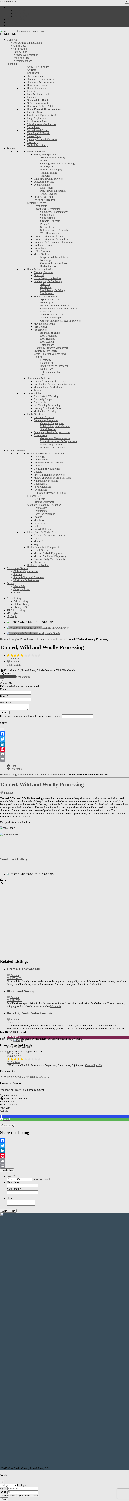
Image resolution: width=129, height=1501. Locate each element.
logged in (19, 1089)
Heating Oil (46, 362)
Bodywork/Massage (44, 513)
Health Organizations (38, 565)
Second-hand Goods (38, 130)
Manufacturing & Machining (49, 387)
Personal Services (36, 151)
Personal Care (34, 495)
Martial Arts (40, 541)
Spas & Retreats (42, 529)
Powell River (27, 639)
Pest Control (40, 326)
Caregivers (39, 498)
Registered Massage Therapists (50, 492)
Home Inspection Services (47, 278)
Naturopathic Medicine (46, 480)
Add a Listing (14, 7)
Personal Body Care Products (49, 559)
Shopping (12, 63)
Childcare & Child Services (48, 178)
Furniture (32, 97)
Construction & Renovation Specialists (54, 384)
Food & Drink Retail (38, 94)
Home (3, 639)
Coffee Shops (20, 48)
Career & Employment (52, 423)
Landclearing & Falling (52, 290)
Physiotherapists (42, 486)
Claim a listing (21, 13)
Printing (44, 224)
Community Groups (17, 568)
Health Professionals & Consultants (45, 453)
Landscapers (47, 293)
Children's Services (44, 417)
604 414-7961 (14, 1000)
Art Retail (32, 69)
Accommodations (22, 60)
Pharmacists (40, 562)
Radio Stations (48, 266)
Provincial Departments (52, 447)
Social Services (48, 429)
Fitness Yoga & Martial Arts (41, 532)
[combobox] (41, 1179)
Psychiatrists (40, 489)
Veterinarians (47, 344)
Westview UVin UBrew (16, 1076)
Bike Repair (46, 302)
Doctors (38, 471)
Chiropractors (41, 459)
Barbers (44, 160)
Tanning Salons (48, 172)
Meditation (39, 520)
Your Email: (14, 1188)
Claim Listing (14, 664)
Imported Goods (35, 112)
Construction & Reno (38, 378)
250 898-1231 (14, 1056)
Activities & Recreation (25, 54)
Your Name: (14, 1182)
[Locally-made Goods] (22, 633)
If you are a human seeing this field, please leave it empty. (31, 716)
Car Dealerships (35, 76)
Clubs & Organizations (25, 571)
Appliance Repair (49, 299)
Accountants (40, 205)
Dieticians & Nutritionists (47, 468)
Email (4, 696)
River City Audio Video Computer (30, 1013)
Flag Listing (7, 1170)
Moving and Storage (44, 323)
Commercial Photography (54, 211)
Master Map (19, 586)
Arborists (45, 284)
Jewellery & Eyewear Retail (42, 115)
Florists (31, 91)
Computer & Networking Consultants (53, 242)
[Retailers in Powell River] (24, 627)
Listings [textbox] (21, 1485)
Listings (13, 639)
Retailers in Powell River (55, 627)
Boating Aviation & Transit (48, 408)
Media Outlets (41, 254)
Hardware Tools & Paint (40, 106)
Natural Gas (46, 368)
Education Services (44, 181)
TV (42, 375)
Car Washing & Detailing (47, 405)
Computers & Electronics (40, 82)
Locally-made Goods (38, 121)
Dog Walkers (47, 341)
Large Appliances (36, 118)
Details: (11, 1198)
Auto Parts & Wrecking (46, 396)
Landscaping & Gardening (48, 281)
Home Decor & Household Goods (45, 109)
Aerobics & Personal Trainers (49, 535)
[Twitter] (64, 739)
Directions (16, 768)
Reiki (36, 526)
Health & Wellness (17, 450)
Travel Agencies (48, 193)
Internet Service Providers (54, 365)
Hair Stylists (46, 166)
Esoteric (38, 516)
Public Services (35, 414)
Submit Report (8, 1211)
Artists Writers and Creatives (28, 577)
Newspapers (46, 260)
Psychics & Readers (44, 199)
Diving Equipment (37, 88)
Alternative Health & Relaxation (44, 504)
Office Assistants (42, 251)
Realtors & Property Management (51, 347)
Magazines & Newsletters (54, 257)
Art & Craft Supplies (38, 66)
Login (13, 25)
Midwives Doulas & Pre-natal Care (52, 477)
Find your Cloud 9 (20, 1046)
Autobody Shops (43, 399)
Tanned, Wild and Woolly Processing (42, 784)
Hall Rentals (46, 187)
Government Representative (55, 438)
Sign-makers (47, 227)
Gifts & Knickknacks (38, 103)
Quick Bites (19, 45)
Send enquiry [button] (23, 676)
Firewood (39, 275)
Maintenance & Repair (46, 296)
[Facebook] (64, 733)
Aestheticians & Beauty (52, 157)
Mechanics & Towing (45, 411)
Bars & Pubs (20, 51)
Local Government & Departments (58, 441)
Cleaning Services (43, 272)
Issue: (11, 1176)
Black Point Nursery (21, 991)
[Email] (64, 754)
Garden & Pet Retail (37, 100)
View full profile (93, 1065)
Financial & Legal (43, 196)
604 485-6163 (14, 978)
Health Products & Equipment (43, 547)
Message (5, 702)
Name (4, 689)
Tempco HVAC (38, 1076)
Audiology (39, 456)
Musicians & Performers (26, 580)
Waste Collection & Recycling (50, 353)
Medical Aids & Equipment (48, 553)
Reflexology (40, 523)
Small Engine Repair (51, 317)
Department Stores (37, 85)
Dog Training (47, 338)
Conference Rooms (44, 245)
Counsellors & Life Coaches (49, 462)
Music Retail (33, 127)
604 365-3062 (14, 1022)
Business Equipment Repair (48, 236)
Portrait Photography (51, 169)
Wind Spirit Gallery (13, 859)
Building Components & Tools (50, 381)
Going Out (12, 39)
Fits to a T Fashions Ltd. (24, 969)
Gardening (46, 287)
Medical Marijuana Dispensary (50, 556)
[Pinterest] (64, 749)
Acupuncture (40, 510)
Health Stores (41, 550)
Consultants (40, 248)
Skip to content (8, 1)
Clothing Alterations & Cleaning (57, 163)
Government (40, 435)
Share (7, 673)
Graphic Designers (50, 220)
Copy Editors (47, 214)
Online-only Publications (53, 263)
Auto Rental (40, 402)
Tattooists (45, 175)
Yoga (36, 544)
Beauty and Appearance (46, 154)
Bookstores (33, 72)
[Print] (64, 759)
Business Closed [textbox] (41, 1179)
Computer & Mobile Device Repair (59, 308)
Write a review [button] (8, 676)
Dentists (38, 465)
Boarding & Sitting (50, 332)
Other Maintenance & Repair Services (60, 320)
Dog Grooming (48, 335)
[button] (8, 34)
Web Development (50, 233)
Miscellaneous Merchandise (41, 124)
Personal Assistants (44, 501)
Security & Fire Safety (45, 350)
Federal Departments (51, 444)
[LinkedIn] (64, 744)
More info (97, 984)
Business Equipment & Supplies (51, 239)
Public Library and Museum (55, 426)
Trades (37, 390)
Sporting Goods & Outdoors (42, 139)
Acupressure (40, 507)
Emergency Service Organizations (52, 432)
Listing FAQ (20, 16)
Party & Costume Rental (53, 190)
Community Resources (46, 420)
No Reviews (13, 658)
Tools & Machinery (37, 145)
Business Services (36, 202)
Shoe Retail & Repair (38, 133)
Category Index (21, 589)
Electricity (45, 359)
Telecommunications (51, 372)
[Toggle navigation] (42, 31)
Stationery (32, 142)
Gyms (37, 538)
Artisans (17, 574)
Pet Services (40, 329)
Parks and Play (21, 57)
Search (10, 583)
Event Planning (42, 184)
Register (14, 22)
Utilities (38, 356)
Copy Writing (47, 217)
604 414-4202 (18, 1095)
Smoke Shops (34, 136)
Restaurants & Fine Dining (27, 42)
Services (11, 148)
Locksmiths (46, 311)
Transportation (34, 393)
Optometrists (40, 483)
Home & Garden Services (40, 269)
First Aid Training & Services (49, 474)
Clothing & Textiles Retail (41, 79)
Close (4, 1499)
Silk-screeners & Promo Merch (56, 230)
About (13, 765)
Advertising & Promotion (47, 208)
